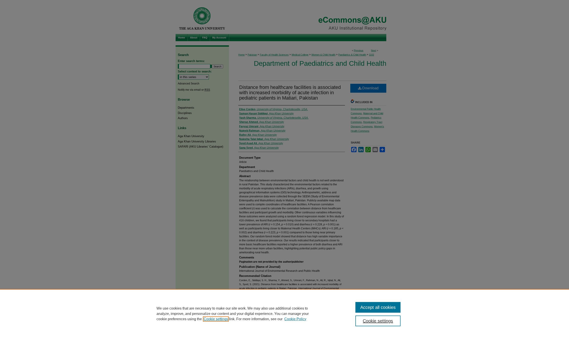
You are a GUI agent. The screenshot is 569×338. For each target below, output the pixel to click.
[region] (284, 313)
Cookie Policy (295, 319)
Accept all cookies (378, 307)
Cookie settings (216, 319)
